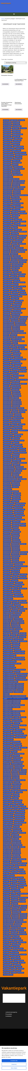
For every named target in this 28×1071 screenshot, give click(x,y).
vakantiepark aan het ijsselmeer (8, 596)
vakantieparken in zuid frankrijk (18, 166)
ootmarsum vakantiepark (15, 727)
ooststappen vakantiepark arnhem (20, 729)
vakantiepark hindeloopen (15, 389)
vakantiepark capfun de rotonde (8, 511)
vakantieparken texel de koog (16, 142)
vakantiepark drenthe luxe (7, 442)
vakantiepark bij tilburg (15, 537)
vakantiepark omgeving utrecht (17, 304)
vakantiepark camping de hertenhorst (9, 515)
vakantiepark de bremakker (16, 495)
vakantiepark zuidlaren (7, 213)
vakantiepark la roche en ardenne (8, 357)
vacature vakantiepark (24, 602)
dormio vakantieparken (14, 899)
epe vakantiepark (6, 885)
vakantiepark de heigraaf (16, 493)
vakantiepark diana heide (14, 450)
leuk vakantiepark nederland (18, 800)
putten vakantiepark (23, 717)
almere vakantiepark (6, 968)
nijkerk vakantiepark (14, 751)
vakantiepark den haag (16, 456)
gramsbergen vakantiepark (14, 867)
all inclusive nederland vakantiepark (8, 970)
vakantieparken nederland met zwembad (20, 152)
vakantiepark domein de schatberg (8, 444)
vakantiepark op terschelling (19, 300)
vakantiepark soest (6, 276)
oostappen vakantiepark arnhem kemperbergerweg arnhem (12, 741)
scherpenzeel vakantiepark (7, 645)
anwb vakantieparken (15, 962)
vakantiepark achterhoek (18, 582)
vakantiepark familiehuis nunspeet (15, 420)
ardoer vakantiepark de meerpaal (18, 960)
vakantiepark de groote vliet (7, 495)
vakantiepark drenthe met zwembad (19, 440)
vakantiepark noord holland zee (8, 308)
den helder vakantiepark (15, 907)
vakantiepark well (14, 237)
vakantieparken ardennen (7, 201)
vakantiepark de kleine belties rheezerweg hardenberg (11, 491)
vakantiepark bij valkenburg (7, 535)
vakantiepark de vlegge (7, 462)
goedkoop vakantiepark (7, 871)
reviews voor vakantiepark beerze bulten (21, 679)
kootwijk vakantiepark (14, 810)
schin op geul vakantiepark (23, 641)
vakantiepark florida (6, 420)
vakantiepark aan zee (6, 588)
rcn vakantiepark (16, 717)
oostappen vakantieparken (7, 733)
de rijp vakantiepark (14, 909)
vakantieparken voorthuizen (18, 138)
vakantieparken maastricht (16, 160)
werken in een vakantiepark (7, 126)
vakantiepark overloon (7, 296)
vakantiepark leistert (21, 347)
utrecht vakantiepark (17, 604)
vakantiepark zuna (22, 211)
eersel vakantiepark (17, 891)
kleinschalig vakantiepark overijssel (19, 814)
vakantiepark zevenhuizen (17, 219)
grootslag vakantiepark (7, 863)
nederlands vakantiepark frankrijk (18, 761)
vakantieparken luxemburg (7, 162)
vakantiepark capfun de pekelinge (18, 511)
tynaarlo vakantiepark (15, 608)
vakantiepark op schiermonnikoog (8, 302)
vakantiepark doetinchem (18, 444)
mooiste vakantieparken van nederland (16, 763)
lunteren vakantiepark (7, 790)
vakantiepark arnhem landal (16, 568)
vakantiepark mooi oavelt (7, 316)
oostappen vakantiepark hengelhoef (8, 737)
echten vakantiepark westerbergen (22, 893)
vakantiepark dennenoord (7, 454)
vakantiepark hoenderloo (7, 387)
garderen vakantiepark (22, 873)
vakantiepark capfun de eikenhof (8, 513)
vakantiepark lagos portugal (17, 353)
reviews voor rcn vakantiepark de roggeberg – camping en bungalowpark (13, 683)
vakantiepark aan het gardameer (18, 596)
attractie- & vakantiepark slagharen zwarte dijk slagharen (11, 954)
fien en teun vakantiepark (7, 879)
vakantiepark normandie (7, 306)
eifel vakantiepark (20, 887)
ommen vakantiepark (18, 745)
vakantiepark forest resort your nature (18, 418)
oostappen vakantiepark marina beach (9, 735)
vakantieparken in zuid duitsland (8, 168)
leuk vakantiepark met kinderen (8, 802)
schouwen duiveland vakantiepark (8, 639)
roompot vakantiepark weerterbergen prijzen (10, 655)
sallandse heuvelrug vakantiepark (8, 649)
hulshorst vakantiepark (22, 832)
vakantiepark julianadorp (15, 369)
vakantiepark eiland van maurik (8, 426)
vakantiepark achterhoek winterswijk (9, 582)
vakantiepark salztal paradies (8, 282)
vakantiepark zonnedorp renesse (8, 219)
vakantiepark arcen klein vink (7, 574)
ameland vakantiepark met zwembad (9, 966)
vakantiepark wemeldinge (7, 237)
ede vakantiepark (13, 893)
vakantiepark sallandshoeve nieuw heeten (19, 282)
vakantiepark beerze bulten (7, 568)
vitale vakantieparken (23, 128)
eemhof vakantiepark (6, 893)
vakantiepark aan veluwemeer (8, 590)
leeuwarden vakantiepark (7, 806)
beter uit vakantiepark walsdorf (16, 938)
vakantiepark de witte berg (7, 460)
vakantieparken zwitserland (16, 130)
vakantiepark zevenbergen (7, 221)
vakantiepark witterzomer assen (8, 229)
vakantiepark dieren (6, 450)
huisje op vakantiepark (7, 834)
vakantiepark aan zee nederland (19, 584)
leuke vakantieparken (15, 798)
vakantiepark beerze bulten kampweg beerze (21, 566)
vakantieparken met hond (7, 160)
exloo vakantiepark (22, 879)
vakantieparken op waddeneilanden (18, 146)
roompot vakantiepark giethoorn (8, 659)
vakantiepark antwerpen (7, 576)
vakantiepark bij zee (16, 529)
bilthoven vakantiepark (16, 936)
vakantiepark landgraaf (7, 351)
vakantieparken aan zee (7, 205)
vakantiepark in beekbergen (15, 381)
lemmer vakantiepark (13, 804)
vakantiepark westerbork (14, 233)
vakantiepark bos (23, 525)
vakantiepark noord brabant (16, 310)
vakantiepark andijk (14, 576)
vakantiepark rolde (6, 290)
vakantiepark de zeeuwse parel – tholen (9, 458)
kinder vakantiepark (16, 826)
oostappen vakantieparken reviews (17, 731)
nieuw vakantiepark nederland (18, 757)
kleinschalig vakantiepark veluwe (20, 812)
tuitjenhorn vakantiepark (23, 608)
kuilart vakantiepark (24, 808)
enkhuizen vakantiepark (13, 885)
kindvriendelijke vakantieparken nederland (20, 822)
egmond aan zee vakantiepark (15, 889)
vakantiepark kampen (23, 367)
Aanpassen (14, 1064)
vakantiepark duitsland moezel (18, 434)
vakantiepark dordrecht (15, 442)
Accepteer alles (14, 1060)
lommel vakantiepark (19, 792)
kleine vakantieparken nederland (8, 822)
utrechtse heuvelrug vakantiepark (8, 604)
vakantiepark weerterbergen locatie (8, 239)
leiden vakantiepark (20, 804)
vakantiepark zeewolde (22, 221)
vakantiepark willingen (7, 233)
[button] (14, 14)
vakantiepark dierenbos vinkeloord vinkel (16, 446)
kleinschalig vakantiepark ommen (8, 816)
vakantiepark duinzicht (17, 436)
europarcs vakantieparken (7, 883)
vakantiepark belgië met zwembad (8, 564)
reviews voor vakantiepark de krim (22, 675)
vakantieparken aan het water (16, 205)
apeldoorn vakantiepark (7, 962)
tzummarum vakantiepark (7, 608)
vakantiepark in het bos (7, 377)
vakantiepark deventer (22, 450)
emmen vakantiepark (6, 887)
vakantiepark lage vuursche (7, 355)
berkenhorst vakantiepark (7, 944)
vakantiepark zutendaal (15, 211)
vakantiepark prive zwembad (14, 294)
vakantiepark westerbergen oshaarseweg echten (10, 235)
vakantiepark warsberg (7, 243)
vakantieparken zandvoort (7, 136)
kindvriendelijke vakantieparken (8, 824)
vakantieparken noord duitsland (16, 150)
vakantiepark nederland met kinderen (17, 312)
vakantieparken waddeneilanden (8, 138)
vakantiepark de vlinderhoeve (16, 460)
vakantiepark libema (6, 347)
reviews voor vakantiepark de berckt (20, 677)
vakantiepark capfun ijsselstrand (17, 507)
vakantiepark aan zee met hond (8, 586)
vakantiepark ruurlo (15, 286)
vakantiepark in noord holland (8, 375)
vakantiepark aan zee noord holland (8, 584)
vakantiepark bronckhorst (7, 521)
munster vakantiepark (7, 763)
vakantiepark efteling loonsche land (17, 428)
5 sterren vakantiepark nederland (8, 974)
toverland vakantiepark (14, 610)
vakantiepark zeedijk (17, 223)
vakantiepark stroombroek (17, 272)
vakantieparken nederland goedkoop (9, 156)
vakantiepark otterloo (6, 298)
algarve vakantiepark (18, 970)
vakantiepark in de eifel (15, 377)
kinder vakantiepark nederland (8, 826)
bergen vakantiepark (6, 946)
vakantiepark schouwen (7, 278)
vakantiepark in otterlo (15, 373)
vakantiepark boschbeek (15, 525)
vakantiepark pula (6, 294)
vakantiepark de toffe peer (22, 462)
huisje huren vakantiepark (14, 834)
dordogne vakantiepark (7, 901)
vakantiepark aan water (14, 588)
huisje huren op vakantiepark (7, 836)
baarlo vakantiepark (6, 952)
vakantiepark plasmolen (23, 294)
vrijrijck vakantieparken (15, 128)
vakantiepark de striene (16, 464)
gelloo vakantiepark (6, 873)
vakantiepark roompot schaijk (18, 288)
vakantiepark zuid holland (7, 215)
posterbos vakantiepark (7, 719)
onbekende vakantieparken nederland (9, 745)
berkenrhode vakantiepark (22, 942)
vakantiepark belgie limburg (18, 564)
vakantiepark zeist (15, 221)
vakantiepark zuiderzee (23, 213)
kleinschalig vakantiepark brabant (19, 820)
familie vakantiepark (15, 879)
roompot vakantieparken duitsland (19, 653)
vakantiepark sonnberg (14, 274)
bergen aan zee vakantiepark (7, 948)
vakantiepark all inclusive (23, 578)
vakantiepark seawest (21, 276)
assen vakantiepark (6, 956)
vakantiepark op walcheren (14, 298)
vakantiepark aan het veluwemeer (8, 594)
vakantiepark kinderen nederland (8, 365)
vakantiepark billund (15, 527)
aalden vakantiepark (20, 972)
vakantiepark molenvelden (14, 318)
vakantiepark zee (15, 225)
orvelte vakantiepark (23, 725)
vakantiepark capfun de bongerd (18, 513)
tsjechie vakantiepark (6, 610)
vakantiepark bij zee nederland (8, 529)
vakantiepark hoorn (23, 383)
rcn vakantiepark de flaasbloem (8, 717)
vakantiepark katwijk (6, 367)
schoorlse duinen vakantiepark (19, 639)
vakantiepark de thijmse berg (7, 464)
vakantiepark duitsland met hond (8, 436)
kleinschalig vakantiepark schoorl (8, 814)
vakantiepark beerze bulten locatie (8, 566)
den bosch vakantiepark (7, 909)
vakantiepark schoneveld (15, 278)
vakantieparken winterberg (16, 136)
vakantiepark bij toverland (7, 537)
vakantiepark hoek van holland (16, 387)
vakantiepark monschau (23, 316)
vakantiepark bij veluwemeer (15, 533)
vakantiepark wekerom (22, 237)
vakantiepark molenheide (23, 318)
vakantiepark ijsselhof (7, 383)
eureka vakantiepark (15, 883)
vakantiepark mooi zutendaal (16, 314)
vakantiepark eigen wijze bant (18, 426)
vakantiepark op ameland (18, 302)
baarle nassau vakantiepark (14, 952)
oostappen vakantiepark (7, 743)
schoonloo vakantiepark (14, 641)
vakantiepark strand (6, 274)
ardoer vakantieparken (7, 958)
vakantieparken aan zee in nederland (18, 203)
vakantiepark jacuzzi (23, 369)
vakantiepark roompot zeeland (8, 288)
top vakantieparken (21, 610)
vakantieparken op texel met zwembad (9, 148)
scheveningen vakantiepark (16, 643)
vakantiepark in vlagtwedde (22, 371)
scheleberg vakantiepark (16, 645)
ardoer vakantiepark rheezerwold (8, 960)
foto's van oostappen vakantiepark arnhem (9, 877)
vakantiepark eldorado (22, 424)
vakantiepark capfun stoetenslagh (19, 505)
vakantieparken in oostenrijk (16, 172)
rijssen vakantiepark (17, 671)
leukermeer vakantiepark (7, 798)
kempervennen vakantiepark (17, 828)
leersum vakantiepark (15, 806)
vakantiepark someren (22, 274)
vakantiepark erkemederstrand (16, 422)
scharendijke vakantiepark (7, 647)
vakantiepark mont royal (15, 316)
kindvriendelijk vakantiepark (17, 824)
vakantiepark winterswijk (14, 231)
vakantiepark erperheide (7, 422)
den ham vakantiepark (23, 907)
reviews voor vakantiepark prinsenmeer (9, 673)
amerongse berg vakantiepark (8, 964)
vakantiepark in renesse (7, 373)
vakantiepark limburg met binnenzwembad (20, 345)
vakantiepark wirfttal (6, 231)
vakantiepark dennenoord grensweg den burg (20, 452)
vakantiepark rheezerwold (7, 292)
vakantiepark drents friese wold (8, 440)
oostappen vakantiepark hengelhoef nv (21, 735)
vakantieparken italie (15, 164)
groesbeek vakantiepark (23, 863)
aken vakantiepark (13, 972)
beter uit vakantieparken (7, 938)
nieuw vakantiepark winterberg (8, 757)
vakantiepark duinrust (7, 438)
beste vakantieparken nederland (8, 940)
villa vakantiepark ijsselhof (7, 130)
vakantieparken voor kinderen (8, 140)
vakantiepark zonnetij (15, 217)
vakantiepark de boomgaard (16, 497)
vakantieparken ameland (15, 201)
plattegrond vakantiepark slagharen (17, 721)
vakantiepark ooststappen (7, 304)
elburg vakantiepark (14, 887)
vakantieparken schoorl (16, 144)
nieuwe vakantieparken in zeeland (19, 753)
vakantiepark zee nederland (7, 225)
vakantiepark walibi (14, 243)
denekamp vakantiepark (7, 907)
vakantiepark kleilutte (6, 363)
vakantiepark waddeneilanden (8, 245)
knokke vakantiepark (21, 810)
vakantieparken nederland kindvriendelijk (20, 154)
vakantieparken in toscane (15, 170)
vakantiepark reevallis (15, 292)
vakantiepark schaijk (16, 280)
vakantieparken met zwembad (8, 158)
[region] (14, 1058)
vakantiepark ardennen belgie (15, 570)
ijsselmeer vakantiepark (7, 832)
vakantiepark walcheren (22, 243)
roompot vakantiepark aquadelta (8, 671)
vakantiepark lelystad (14, 347)
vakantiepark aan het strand (18, 594)
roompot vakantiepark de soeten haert (19, 659)
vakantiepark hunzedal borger (15, 383)
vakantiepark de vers (14, 462)
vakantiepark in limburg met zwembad (18, 375)
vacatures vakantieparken (7, 602)
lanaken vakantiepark (17, 808)
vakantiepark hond (6, 385)
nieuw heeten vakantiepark (16, 759)
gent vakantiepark (22, 871)
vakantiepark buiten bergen (20, 519)
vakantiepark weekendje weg (19, 239)
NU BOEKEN (5, 84)
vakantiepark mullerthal (7, 314)
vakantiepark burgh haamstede (20, 515)
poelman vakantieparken (7, 721)
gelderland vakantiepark (14, 873)
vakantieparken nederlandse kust (8, 152)
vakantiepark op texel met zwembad (8, 300)
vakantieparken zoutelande (7, 134)
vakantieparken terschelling (7, 144)
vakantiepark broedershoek (16, 521)
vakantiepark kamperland (14, 367)
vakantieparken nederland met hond (8, 154)
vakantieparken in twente (7, 170)
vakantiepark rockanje (21, 290)
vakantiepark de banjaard (15, 501)
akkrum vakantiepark (6, 972)
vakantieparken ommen (7, 150)
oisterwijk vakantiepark (7, 747)
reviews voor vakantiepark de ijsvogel (9, 677)
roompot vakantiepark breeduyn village (9, 669)
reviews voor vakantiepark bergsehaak (9, 679)
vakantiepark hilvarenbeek (7, 391)
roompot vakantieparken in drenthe (8, 653)
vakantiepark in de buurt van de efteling (21, 379)
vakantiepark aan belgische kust (8, 598)
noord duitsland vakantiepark (17, 749)
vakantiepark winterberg (23, 231)
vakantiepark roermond (13, 290)
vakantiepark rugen (22, 286)
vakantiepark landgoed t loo (15, 351)
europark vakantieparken (21, 881)
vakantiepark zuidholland (14, 213)
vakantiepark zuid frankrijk (15, 215)
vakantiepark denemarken (7, 456)
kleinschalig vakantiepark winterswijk (9, 812)
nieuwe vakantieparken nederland (8, 753)
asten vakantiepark (23, 954)
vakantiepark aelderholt (14, 580)
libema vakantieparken (16, 796)
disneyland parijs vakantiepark (8, 905)
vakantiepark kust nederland (18, 357)
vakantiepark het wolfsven (16, 391)
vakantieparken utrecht (7, 142)
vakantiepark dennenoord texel (8, 452)
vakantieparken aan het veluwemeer (8, 207)
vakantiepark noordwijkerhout (16, 306)
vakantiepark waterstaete (7, 241)
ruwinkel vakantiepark (17, 649)
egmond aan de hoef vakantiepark (8, 891)
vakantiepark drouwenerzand (15, 438)
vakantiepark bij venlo (6, 533)
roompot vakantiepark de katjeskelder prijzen (10, 661)
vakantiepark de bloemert (7, 499)
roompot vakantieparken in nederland (19, 651)
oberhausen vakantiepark (15, 747)
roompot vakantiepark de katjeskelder (9, 665)
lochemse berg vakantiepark (7, 794)
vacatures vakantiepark (15, 602)
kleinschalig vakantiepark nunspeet (19, 816)
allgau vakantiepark (21, 968)
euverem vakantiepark (13, 881)
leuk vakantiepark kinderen (17, 802)
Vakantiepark (6, 3)
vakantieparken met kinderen (18, 158)
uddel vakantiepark (20, 606)
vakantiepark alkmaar (7, 580)
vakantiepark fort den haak (7, 418)
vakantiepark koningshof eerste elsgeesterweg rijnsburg (18, 359)
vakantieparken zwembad (7, 132)
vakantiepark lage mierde (16, 355)
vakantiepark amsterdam (22, 576)
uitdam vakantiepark (6, 606)
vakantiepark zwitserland (7, 209)
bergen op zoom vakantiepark (15, 946)
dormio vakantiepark (22, 899)
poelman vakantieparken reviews (16, 719)
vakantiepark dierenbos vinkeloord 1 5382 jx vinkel (10, 448)
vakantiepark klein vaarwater (16, 361)
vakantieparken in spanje (7, 172)
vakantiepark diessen (6, 446)
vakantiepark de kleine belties (8, 493)
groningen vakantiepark (15, 863)
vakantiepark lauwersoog (7, 349)
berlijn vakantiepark (6, 942)
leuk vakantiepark (6, 804)
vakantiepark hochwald (7, 389)
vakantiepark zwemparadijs (16, 209)
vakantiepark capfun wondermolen (8, 505)
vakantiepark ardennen (7, 572)
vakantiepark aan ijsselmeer (7, 592)
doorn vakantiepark (22, 901)
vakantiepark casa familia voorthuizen (9, 503)
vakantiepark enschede (13, 424)
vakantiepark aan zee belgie (17, 586)
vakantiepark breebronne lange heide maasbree (18, 523)
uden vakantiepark (13, 606)
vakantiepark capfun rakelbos (8, 507)
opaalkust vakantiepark (7, 727)
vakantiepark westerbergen (22, 235)
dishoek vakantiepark (16, 905)
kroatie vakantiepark (6, 810)
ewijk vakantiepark (6, 881)
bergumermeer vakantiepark (16, 944)
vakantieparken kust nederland (17, 162)
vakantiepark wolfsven (14, 227)
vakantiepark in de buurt (7, 381)
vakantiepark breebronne (7, 525)
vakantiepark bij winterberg (7, 531)
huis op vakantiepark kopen (17, 836)
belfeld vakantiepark (15, 950)
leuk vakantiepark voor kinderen (8, 800)
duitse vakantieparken (7, 899)
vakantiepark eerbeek (7, 430)
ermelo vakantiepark (22, 883)
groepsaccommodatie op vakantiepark (20, 865)
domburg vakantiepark (7, 903)
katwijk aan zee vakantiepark (7, 830)
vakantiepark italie (6, 371)
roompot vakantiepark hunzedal (19, 657)
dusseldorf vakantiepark (14, 897)
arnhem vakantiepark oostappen (15, 956)
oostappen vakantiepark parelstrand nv (18, 733)
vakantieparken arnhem (7, 199)
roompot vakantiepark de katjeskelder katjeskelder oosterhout (12, 663)
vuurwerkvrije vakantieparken (17, 126)
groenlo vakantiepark (6, 867)
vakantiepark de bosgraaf (7, 497)
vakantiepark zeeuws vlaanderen (8, 223)
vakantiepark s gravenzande (7, 286)
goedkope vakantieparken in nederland (9, 869)
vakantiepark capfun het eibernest (8, 509)
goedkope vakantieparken (19, 869)
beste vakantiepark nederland (18, 940)
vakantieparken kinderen (7, 164)
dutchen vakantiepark (7, 897)
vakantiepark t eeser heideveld (8, 272)
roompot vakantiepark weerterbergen (9, 657)
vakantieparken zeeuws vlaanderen (17, 134)
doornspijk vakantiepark (15, 901)
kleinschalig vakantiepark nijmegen (8, 818)
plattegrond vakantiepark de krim (8, 723)
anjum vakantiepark (22, 962)
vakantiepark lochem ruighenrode (8, 345)
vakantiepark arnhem (6, 570)
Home (2, 18)
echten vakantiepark (6, 895)
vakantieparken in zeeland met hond (19, 168)
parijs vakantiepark (17, 723)
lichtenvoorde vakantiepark (7, 796)
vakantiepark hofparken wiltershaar (15, 385)
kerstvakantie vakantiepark (7, 828)
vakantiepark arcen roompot (15, 572)
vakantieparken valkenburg (17, 140)
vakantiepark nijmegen (7, 312)
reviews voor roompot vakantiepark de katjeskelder (10, 681)
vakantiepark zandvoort (22, 225)
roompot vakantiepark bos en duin (20, 669)
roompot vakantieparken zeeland (8, 651)
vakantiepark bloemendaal (7, 527)
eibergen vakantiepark (7, 889)
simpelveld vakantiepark (7, 637)
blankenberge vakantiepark (7, 936)
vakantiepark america (15, 578)
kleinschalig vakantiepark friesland (19, 818)
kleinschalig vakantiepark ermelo (8, 820)
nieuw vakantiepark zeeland (15, 755)
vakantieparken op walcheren (8, 146)
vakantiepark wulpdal (6, 227)
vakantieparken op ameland (19, 148)
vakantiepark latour (24, 349)
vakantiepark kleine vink (7, 361)
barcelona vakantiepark (22, 950)
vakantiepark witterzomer (17, 229)
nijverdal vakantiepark (7, 751)
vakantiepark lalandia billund (7, 353)
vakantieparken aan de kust (19, 207)
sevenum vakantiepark (22, 637)
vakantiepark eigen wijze (7, 428)
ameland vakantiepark (18, 966)
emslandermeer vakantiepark (22, 885)
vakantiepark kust (6, 359)
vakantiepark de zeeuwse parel (20, 458)
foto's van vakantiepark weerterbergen (9, 875)
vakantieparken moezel (18, 156)
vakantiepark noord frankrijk (7, 310)
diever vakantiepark (24, 905)
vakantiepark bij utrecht (16, 535)
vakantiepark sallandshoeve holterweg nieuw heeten (11, 284)
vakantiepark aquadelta (23, 574)
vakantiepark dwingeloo (14, 430)
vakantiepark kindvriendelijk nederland (16, 363)
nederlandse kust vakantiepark (8, 761)
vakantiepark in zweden (13, 371)
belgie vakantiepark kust (7, 950)
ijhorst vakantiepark (14, 832)
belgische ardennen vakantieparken (18, 948)
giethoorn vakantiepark (15, 871)
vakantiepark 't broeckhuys (22, 600)
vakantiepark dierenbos (22, 448)
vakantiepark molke (6, 318)
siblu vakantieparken (15, 637)
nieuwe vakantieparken (7, 755)
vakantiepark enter (6, 424)
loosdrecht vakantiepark (23, 790)
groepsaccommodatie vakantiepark (8, 865)
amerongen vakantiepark (17, 964)
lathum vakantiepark (22, 806)
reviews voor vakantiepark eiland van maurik (10, 675)
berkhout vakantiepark (14, 942)
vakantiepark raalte (22, 292)
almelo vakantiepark (13, 968)
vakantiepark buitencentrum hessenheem (9, 519)
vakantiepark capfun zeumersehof (20, 503)
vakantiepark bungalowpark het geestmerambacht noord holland (12, 517)
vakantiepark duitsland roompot (8, 434)
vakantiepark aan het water (16, 592)
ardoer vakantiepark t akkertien (15, 958)
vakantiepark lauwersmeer (16, 349)
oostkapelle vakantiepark (7, 731)
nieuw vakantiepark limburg (7, 759)
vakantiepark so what (13, 276)
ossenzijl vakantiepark (16, 725)
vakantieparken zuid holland (16, 132)
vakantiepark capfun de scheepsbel (19, 509)
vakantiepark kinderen (17, 365)
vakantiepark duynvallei (7, 432)
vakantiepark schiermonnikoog (8, 280)
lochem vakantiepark (16, 794)
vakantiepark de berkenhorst (16, 499)
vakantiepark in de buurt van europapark (9, 379)
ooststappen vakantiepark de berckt (8, 729)
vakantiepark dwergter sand (23, 430)
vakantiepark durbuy (14, 432)
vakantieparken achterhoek (7, 203)
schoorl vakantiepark (6, 641)
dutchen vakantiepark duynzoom (15, 895)
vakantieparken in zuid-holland (8, 166)
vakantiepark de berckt (7, 501)
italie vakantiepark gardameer (17, 830)
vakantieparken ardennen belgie (16, 199)
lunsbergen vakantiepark (14, 790)
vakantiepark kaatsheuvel (7, 369)
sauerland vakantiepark (16, 647)
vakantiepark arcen (15, 574)
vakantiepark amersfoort (7, 578)
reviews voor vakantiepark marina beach (21, 673)
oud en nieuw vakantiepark (7, 725)
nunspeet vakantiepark (23, 747)
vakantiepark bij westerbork (16, 531)
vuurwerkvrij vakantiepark (7, 128)
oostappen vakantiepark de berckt (8, 739)
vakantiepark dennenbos (15, 454)
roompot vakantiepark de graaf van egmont (9, 667)
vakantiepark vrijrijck (16, 245)
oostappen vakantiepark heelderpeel (20, 737)
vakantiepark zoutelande (7, 217)
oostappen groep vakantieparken (16, 743)
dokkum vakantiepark (14, 903)
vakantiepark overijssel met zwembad (16, 296)
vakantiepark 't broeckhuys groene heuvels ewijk (10, 600)
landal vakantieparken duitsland (8, 808)
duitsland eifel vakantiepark (23, 897)
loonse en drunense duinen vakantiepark (9, 792)
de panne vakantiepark (22, 909)
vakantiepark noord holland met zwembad (19, 308)
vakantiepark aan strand (17, 590)
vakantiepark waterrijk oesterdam (17, 241)
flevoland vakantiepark (20, 877)
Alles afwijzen (14, 1068)
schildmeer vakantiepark (7, 643)
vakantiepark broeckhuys (7, 523)
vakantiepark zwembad (7, 211)
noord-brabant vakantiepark (7, 749)
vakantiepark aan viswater (22, 588)
